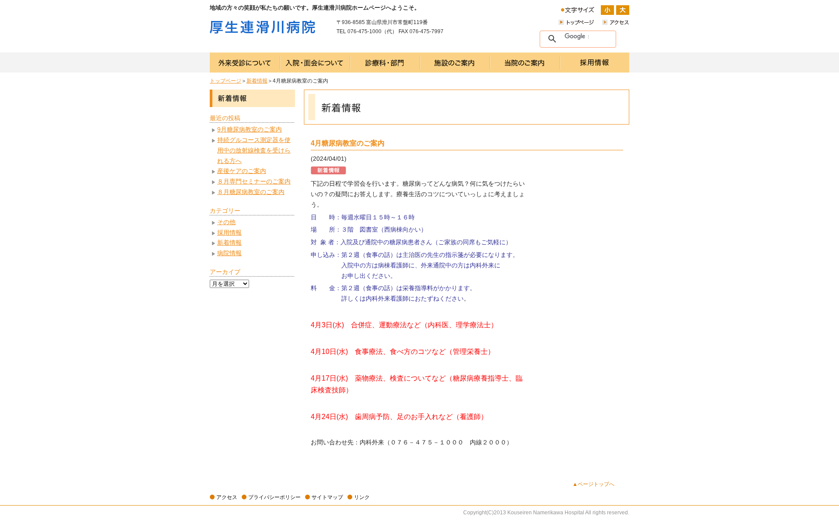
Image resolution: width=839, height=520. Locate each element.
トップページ (225, 81)
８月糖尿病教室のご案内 (250, 191)
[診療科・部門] (385, 62)
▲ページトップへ (593, 484)
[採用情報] (594, 62)
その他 (226, 221)
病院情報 (229, 253)
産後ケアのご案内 (241, 170)
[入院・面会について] (315, 62)
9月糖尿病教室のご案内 (249, 129)
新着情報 (256, 81)
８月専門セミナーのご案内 (254, 181)
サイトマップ (327, 497)
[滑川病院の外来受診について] (245, 62)
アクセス (226, 497)
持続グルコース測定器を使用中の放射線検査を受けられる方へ (254, 150)
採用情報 (229, 232)
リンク (362, 497)
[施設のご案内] (455, 62)
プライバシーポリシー (274, 497)
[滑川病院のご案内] (525, 62)
